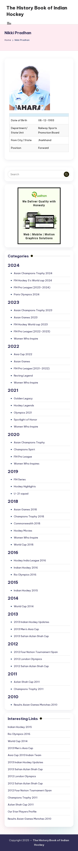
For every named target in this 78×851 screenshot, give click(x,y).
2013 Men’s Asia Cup (20, 748)
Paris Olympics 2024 (27, 294)
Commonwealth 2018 (27, 523)
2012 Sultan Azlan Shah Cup (31, 666)
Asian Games (22, 361)
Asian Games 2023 (25, 317)
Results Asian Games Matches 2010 (35, 704)
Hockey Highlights (25, 486)
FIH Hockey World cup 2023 (31, 324)
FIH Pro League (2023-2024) (32, 287)
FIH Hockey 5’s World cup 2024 (33, 280)
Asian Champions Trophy (29, 442)
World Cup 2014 (24, 606)
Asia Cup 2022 (23, 354)
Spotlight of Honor (25, 419)
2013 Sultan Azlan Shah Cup (31, 636)
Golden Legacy (23, 398)
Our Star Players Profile (22, 811)
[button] (66, 174)
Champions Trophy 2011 (29, 689)
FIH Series (20, 479)
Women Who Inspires (26, 463)
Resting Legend (23, 375)
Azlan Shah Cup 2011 (27, 682)
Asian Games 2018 (25, 509)
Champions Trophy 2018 (29, 516)
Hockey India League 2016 (30, 560)
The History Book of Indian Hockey (36, 11)
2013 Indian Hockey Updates (31, 622)
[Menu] (9, 23)
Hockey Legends (24, 405)
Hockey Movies (23, 530)
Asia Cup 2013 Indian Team (24, 755)
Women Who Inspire (26, 338)
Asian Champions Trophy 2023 (33, 310)
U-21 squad (21, 493)
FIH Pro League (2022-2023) (32, 331)
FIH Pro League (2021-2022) (32, 368)
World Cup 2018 (24, 544)
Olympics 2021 (23, 412)
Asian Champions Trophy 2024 (33, 273)
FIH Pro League (23, 456)
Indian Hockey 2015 (26, 590)
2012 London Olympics (28, 659)
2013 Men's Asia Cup (26, 629)
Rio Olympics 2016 (25, 574)
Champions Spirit (24, 449)
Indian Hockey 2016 (26, 567)
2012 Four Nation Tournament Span (36, 652)
